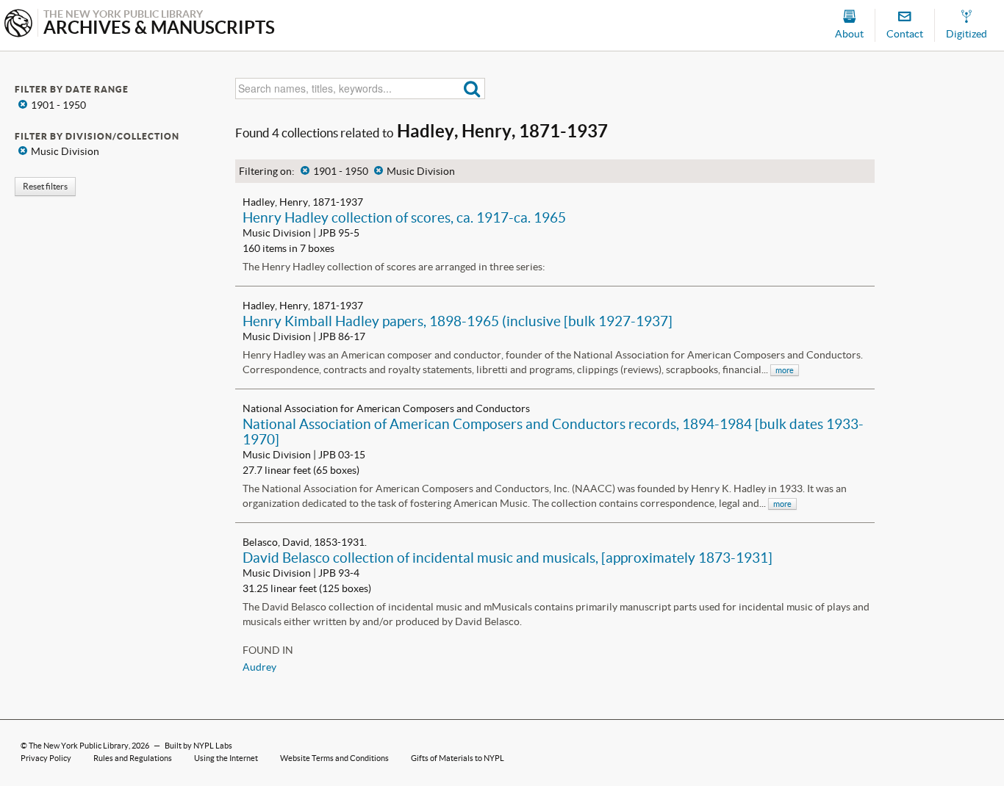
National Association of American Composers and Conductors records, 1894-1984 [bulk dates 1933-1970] (553, 431)
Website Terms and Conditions (334, 758)
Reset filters (45, 186)
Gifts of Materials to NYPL (457, 758)
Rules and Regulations (132, 758)
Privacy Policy (46, 758)
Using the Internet (226, 758)
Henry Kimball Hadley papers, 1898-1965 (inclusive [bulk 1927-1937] (458, 321)
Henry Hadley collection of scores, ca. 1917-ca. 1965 (404, 217)
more (784, 370)
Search (472, 88)
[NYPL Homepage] (18, 24)
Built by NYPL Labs (198, 745)
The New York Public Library (79, 745)
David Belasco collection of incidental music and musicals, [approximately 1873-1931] (507, 557)
